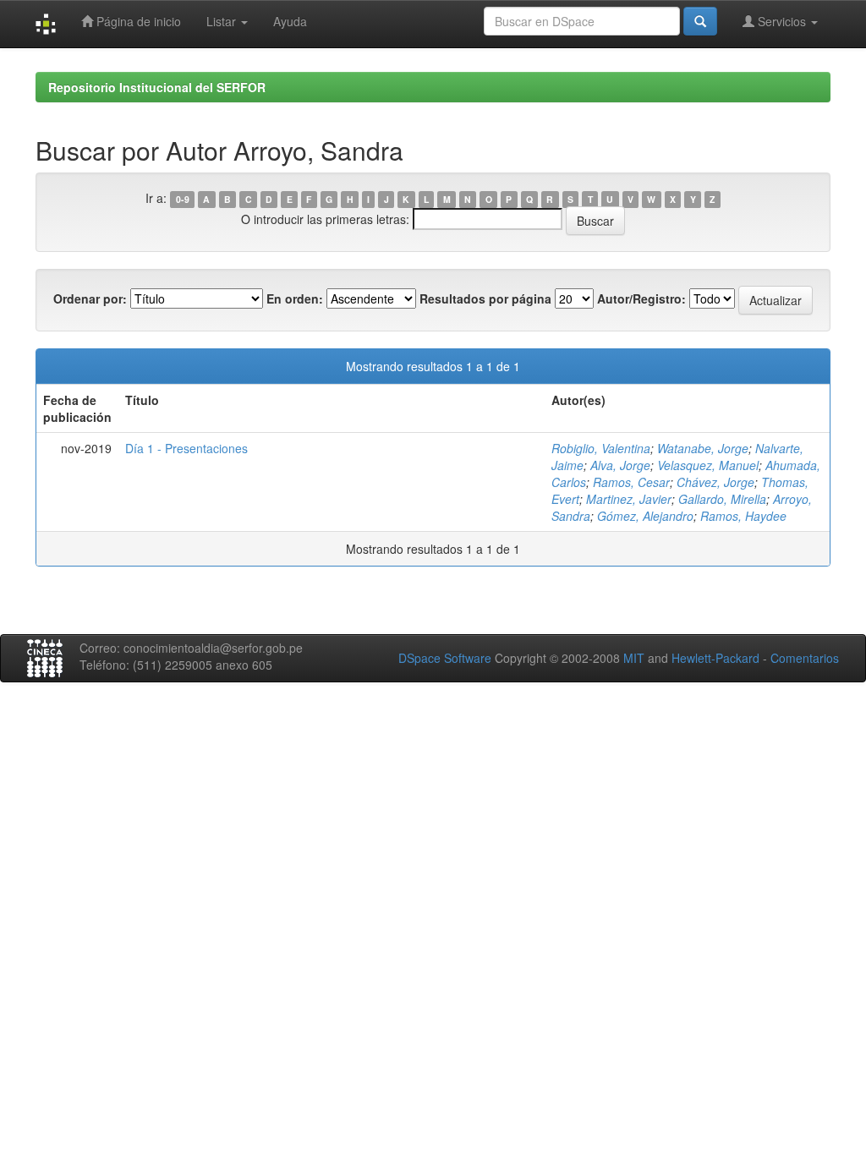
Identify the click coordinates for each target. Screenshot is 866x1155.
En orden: (294, 298)
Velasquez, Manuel (708, 465)
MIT (633, 657)
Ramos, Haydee (743, 515)
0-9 (182, 199)
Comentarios (804, 657)
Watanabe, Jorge (702, 448)
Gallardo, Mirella (722, 498)
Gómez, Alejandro (645, 515)
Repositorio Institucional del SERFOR (157, 87)
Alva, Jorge (620, 465)
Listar (222, 21)
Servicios (781, 21)
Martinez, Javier (628, 498)
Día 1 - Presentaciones (186, 448)
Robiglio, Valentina (600, 448)
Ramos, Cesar (631, 481)
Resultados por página (485, 298)
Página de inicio (137, 21)
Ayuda (290, 21)
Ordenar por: (90, 298)
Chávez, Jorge (715, 481)
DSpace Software (444, 657)
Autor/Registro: (641, 298)
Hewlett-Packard (715, 657)
